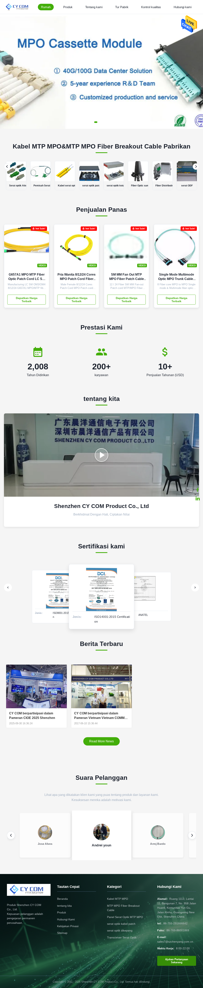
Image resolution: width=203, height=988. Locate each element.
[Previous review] (11, 835)
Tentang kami (93, 7)
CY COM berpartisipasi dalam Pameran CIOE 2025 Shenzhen (32, 715)
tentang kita (64, 905)
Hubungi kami (183, 7)
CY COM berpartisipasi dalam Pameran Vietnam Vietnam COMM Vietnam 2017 (99, 716)
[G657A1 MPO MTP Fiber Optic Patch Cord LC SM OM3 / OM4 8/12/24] (43, 249)
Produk (68, 7)
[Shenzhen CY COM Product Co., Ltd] (19, 7)
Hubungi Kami (66, 919)
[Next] (196, 166)
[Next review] (192, 835)
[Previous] (7, 166)
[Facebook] (197, 489)
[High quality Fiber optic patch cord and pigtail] (101, 455)
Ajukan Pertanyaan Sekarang (176, 961)
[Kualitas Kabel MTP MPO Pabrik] (101, 127)
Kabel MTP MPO (117, 898)
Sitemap (62, 932)
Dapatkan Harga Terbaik (26, 299)
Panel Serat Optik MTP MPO (125, 917)
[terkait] (197, 498)
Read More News (101, 741)
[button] (6, 71)
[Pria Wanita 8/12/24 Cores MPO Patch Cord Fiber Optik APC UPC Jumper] (93, 249)
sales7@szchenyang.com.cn (175, 941)
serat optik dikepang (119, 930)
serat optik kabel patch (121, 923)
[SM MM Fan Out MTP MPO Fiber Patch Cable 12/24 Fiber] (143, 249)
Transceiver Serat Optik (122, 937)
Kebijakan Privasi (68, 926)
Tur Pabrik (121, 7)
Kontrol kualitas (151, 7)
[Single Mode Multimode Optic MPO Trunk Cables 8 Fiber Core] (193, 249)
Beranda (62, 898)
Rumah (46, 7)
